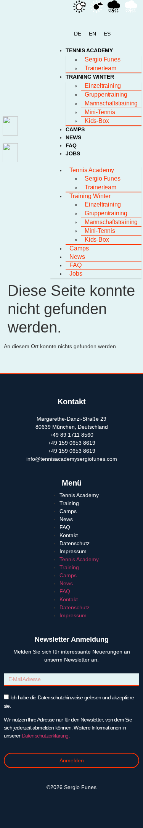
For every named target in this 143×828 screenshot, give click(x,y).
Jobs (73, 153)
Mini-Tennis (100, 112)
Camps (75, 129)
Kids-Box (97, 121)
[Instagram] (79, 801)
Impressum (73, 551)
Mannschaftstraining (111, 103)
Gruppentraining (106, 94)
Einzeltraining (103, 85)
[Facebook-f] (64, 801)
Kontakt (68, 535)
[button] (95, 162)
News (73, 137)
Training (69, 503)
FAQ (71, 145)
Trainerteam (100, 68)
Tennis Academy (89, 50)
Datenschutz (74, 543)
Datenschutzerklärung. (44, 736)
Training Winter (90, 77)
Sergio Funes (103, 59)
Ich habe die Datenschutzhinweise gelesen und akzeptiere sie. (69, 716)
